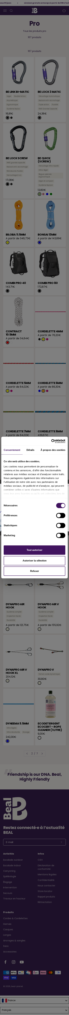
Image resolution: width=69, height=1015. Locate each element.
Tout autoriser (34, 550)
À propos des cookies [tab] (53, 450)
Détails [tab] (30, 450)
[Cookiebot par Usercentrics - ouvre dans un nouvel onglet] (51, 441)
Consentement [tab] (12, 450)
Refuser (34, 571)
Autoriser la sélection (35, 560)
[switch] (60, 515)
